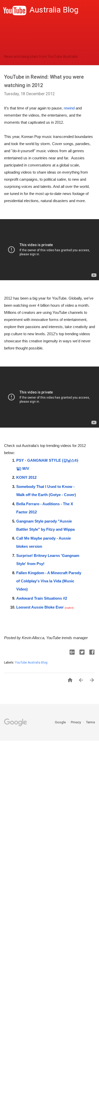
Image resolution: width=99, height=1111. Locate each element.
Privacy (76, 722)
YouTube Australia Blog (31, 662)
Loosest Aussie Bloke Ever (40, 607)
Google (61, 722)
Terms (90, 722)
